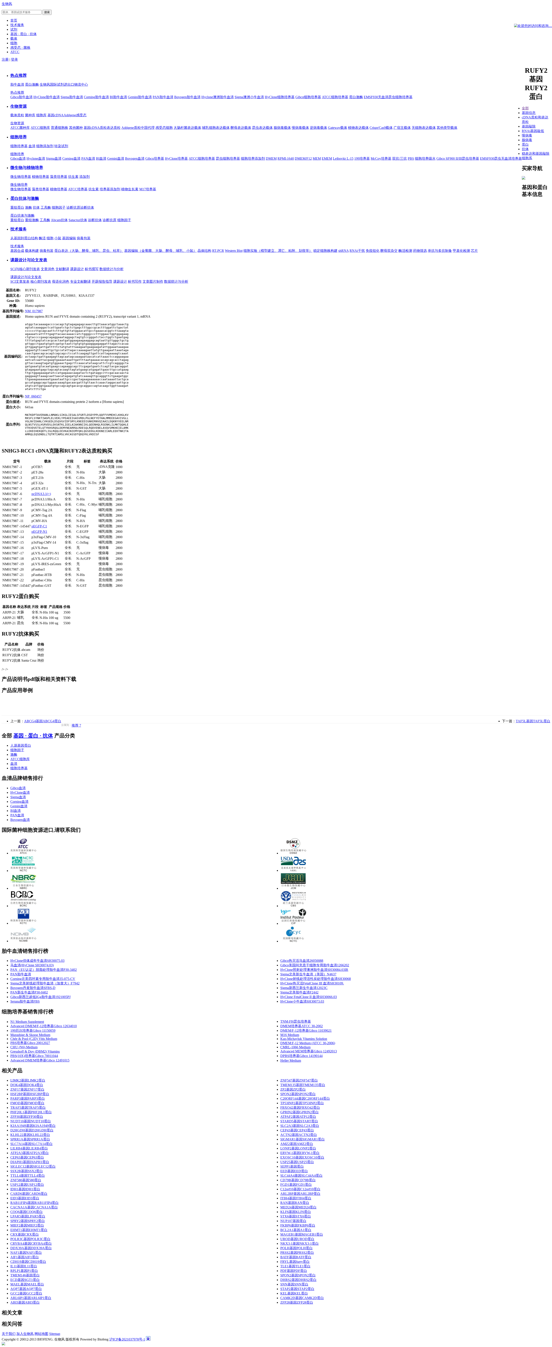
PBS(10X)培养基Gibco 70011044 (34, 1056)
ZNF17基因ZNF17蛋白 (27, 1089)
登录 (14, 59)
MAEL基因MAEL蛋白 (27, 1284)
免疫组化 (373, 250)
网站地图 (41, 1334)
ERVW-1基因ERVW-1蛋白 (300, 1153)
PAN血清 (88, 158)
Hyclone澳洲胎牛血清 (217, 97)
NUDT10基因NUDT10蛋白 (30, 1121)
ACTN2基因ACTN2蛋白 (298, 1135)
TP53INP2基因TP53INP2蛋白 (302, 1103)
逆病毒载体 (318, 127)
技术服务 (18, 229)
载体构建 (32, 250)
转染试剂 (61, 146)
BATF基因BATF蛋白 (295, 1257)
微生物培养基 (20, 176)
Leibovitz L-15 (343, 158)
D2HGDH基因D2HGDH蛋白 (31, 1130)
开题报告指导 (102, 281)
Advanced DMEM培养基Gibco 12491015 (39, 1060)
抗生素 (73, 176)
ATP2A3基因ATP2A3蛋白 (29, 1153)
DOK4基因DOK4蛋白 (26, 1085)
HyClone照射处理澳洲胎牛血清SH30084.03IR (314, 970)
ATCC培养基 (78, 189)
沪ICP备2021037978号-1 (127, 1339)
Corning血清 (71, 158)
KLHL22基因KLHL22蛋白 (30, 1135)
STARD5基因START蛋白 (299, 1121)
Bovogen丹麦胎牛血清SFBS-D (32, 988)
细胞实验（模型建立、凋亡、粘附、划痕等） (277, 250)
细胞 (50, 238)
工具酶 (46, 207)
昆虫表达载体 (262, 127)
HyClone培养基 (176, 158)
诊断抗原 (73, 207)
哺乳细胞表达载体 (216, 127)
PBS (411, 158)
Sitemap (54, 1334)
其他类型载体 (447, 127)
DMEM (271, 158)
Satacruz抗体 (78, 220)
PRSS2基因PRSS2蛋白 (297, 1252)
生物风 (7, 4)
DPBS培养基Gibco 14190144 (301, 1056)
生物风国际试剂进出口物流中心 (64, 84)
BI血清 (101, 158)
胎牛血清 (17, 84)
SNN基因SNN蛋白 (294, 1284)
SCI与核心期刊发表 (25, 269)
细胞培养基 (19, 146)
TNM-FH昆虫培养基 (295, 1021)
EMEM (327, 158)
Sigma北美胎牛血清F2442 (299, 992)
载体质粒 (17, 115)
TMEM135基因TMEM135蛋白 (302, 1085)
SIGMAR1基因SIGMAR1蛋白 (302, 1139)
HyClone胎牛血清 (46, 97)
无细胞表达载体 (424, 127)
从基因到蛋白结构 (24, 238)
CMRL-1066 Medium (295, 1047)
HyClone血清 (20, 792)
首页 (13, 20)
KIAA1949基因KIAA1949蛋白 (33, 1126)
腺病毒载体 (282, 127)
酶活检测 (405, 250)
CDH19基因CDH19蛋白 (28, 1261)
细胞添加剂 (44, 146)
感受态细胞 (164, 127)
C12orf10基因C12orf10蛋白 (300, 1189)
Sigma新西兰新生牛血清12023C (304, 988)
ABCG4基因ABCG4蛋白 (42, 721)
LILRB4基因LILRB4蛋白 (29, 1148)
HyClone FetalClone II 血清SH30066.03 (308, 997)
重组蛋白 (17, 207)
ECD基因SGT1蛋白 (25, 1280)
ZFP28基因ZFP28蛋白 (296, 1302)
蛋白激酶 (32, 84)
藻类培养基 (58, 176)
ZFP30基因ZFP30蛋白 (26, 1116)
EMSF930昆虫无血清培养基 (501, 158)
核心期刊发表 (40, 281)
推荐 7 (76, 725)
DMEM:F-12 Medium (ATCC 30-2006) (307, 1043)
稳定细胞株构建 (325, 250)
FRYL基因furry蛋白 (295, 1261)
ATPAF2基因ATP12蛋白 (298, 1116)
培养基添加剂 (110, 189)
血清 (31, 146)
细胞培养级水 (425, 158)
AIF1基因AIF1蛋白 (24, 1257)
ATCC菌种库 (20, 127)
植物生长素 (129, 189)
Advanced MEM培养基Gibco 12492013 (308, 1051)
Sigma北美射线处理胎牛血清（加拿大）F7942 (45, 983)
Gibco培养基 (154, 158)
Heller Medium (290, 1060)
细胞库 (41, 115)
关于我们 (9, 1334)
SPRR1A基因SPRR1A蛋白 (30, 1139)
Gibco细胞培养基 (308, 97)
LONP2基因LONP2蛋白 (298, 1148)
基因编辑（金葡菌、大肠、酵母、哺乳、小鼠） (160, 250)
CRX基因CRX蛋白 (24, 1234)
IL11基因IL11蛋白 (23, 1266)
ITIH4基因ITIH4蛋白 (295, 1198)
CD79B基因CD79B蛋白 (298, 1180)
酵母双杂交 (389, 250)
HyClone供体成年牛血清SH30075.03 (37, 960)
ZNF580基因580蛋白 (25, 1180)
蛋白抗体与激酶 (24, 198)
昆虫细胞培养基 (228, 158)
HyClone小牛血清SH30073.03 (302, 1001)
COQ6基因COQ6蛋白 (26, 1212)
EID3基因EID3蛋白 (24, 1198)
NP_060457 (33, 396)
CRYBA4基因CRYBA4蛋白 (31, 1243)
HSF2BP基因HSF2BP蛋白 (29, 1094)
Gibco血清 (18, 158)
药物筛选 (420, 250)
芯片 (474, 250)
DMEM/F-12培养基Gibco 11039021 (306, 1030)
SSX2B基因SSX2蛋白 (26, 1171)
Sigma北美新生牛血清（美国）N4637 (308, 974)
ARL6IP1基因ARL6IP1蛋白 (30, 1298)
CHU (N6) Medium (24, 1047)
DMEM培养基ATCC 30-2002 (301, 1026)
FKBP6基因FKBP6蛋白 (297, 1225)
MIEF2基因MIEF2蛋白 (27, 1225)
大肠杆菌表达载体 (187, 127)
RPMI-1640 (286, 158)
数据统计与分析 (111, 269)
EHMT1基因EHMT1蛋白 (28, 1230)
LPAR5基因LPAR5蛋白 (27, 1216)
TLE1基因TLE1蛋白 (295, 1266)
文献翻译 (62, 269)
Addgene (70, 115)
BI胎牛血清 (118, 97)
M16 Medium (289, 1035)
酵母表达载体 (241, 127)
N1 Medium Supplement (27, 1022)
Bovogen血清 (134, 158)
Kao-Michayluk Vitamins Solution (303, 1039)
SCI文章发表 (20, 281)
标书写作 (135, 281)
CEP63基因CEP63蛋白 (27, 1157)
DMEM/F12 (303, 158)
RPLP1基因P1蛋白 (24, 1271)
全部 (525, 108)
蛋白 (525, 144)
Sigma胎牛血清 (72, 97)
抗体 (36, 207)
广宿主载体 (402, 127)
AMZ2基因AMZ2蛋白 (296, 1144)
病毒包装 (84, 238)
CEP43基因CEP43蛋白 (297, 1130)
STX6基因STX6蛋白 (295, 1216)
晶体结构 (204, 250)
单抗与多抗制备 (440, 250)
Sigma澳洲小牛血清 (249, 97)
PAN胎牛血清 (163, 97)
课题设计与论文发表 (28, 260)
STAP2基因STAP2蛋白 (297, 1289)
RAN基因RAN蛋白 (294, 1203)
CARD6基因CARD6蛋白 (28, 1194)
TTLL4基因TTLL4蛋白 (27, 1175)
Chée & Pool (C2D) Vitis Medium (33, 1039)
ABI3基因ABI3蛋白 (25, 1302)
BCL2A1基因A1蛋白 (295, 1230)
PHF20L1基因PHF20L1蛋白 (31, 1112)
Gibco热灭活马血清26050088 (301, 960)
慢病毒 (527, 135)
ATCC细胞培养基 (335, 97)
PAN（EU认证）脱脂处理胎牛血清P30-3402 (43, 970)
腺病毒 (527, 140)
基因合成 (17, 250)
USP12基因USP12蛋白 (27, 1184)
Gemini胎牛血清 (140, 97)
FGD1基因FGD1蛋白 (296, 1184)
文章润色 (48, 269)
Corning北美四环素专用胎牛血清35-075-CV (42, 979)
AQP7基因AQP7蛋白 (26, 1289)
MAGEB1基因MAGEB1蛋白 (301, 1234)
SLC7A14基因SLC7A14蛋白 (31, 1144)
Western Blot (234, 250)
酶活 (42, 238)
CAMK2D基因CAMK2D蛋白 (302, 1298)
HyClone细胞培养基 (280, 97)
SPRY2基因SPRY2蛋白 (27, 1221)
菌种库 (30, 115)
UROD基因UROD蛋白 (297, 1239)
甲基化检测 (461, 250)
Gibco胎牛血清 (21, 97)
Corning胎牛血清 (96, 97)
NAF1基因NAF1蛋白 (26, 1252)
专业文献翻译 (80, 281)
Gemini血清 (115, 158)
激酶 (28, 207)
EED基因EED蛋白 (294, 1171)
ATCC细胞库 (40, 127)
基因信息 (529, 113)
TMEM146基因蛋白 (25, 1275)
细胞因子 (59, 207)
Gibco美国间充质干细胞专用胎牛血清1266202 (314, 965)
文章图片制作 (153, 281)
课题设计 (77, 269)
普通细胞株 (59, 127)
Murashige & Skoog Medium (30, 1035)
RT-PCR (218, 250)
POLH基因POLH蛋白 (296, 1248)
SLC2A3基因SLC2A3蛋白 (299, 1126)
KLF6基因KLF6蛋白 (295, 1212)
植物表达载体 (358, 127)
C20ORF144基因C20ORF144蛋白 (305, 1098)
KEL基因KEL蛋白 (294, 1293)
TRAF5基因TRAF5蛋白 (28, 1107)
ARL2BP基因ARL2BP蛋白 (300, 1194)
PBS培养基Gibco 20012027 (30, 1043)
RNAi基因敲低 (533, 131)
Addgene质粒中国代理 (138, 127)
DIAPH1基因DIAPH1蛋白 (29, 1162)
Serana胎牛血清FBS (25, 1001)
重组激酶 (32, 220)
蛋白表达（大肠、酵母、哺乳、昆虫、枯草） (88, 250)
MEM (317, 158)
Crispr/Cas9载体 (381, 127)
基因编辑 (69, 238)
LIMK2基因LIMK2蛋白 (27, 1080)
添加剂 (84, 176)
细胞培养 (18, 137)
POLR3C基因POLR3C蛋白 (30, 1239)
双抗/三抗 (399, 158)
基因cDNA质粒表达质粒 (102, 127)
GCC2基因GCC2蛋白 (26, 1293)
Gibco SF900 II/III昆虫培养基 (457, 158)
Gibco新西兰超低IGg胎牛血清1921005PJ (40, 997)
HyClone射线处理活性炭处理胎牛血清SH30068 (315, 979)
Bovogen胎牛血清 (187, 97)
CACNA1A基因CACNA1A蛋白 (34, 1207)
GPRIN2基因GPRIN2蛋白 (299, 1112)
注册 (5, 59)
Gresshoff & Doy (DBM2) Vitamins (35, 1051)
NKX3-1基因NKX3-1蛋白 (299, 1243)
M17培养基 (147, 189)
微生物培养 (19, 184)
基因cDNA (55, 115)
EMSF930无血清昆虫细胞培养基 (388, 97)
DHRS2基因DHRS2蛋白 (298, 1280)
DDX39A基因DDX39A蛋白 (31, 1248)
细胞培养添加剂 (253, 158)
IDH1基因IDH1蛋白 (25, 1189)
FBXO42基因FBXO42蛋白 (300, 1107)
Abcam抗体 (59, 220)
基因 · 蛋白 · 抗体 (33, 735)
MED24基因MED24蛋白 (298, 1207)
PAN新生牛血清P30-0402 (29, 992)
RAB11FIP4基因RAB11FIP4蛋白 (34, 1203)
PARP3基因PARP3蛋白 (27, 1098)
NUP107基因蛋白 (293, 1221)
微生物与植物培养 (26, 167)
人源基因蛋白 (20, 745)
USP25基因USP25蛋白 (297, 1162)
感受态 (81, 115)
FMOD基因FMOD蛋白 (27, 1103)
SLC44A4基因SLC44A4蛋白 (301, 1175)
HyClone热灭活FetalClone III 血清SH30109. (312, 983)
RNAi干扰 (357, 250)
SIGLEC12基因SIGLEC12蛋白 (33, 1166)
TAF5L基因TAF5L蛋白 (533, 721)
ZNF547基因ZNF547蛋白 (299, 1080)
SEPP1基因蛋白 (292, 1166)
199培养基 (362, 158)
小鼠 (57, 238)
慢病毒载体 (300, 127)
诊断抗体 (87, 207)
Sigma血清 (53, 158)
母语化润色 (60, 281)
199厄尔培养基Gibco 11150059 (32, 1030)
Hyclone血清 (36, 158)
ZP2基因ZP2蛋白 (293, 1089)
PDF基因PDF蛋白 (293, 1271)
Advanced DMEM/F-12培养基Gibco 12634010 (43, 1026)
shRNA (343, 250)
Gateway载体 (337, 127)
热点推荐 (18, 75)
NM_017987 (34, 311)
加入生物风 (25, 1334)
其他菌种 (76, 127)
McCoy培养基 (381, 158)
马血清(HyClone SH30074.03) (32, 965)
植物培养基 (40, 176)
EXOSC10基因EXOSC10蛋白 (302, 1157)
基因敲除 (529, 126)
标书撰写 (92, 269)
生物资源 (18, 106)
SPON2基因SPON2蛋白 (298, 1094)
